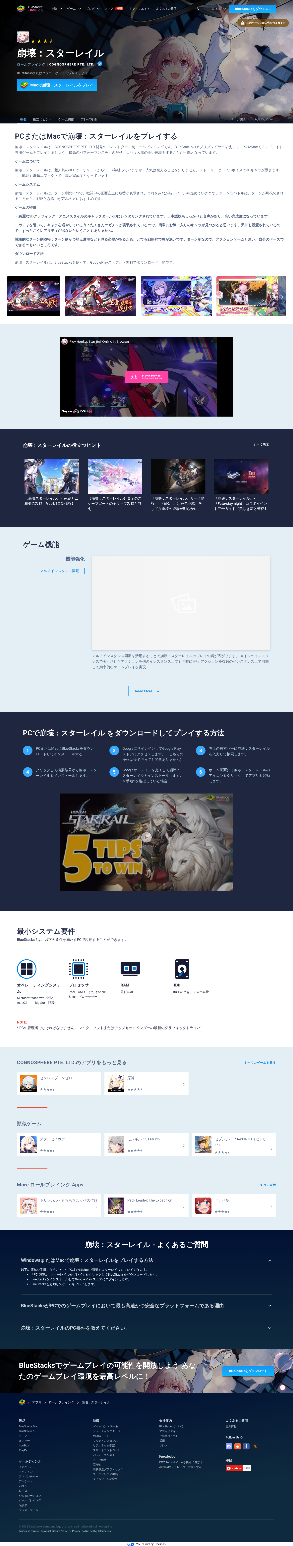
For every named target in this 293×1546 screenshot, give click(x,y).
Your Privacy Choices (151, 1544)
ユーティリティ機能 (105, 1474)
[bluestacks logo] (29, 9)
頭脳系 (23, 1505)
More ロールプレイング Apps (50, 1185)
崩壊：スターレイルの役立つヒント (62, 445)
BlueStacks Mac (28, 1426)
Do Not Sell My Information (96, 1531)
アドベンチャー (28, 1476)
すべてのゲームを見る (260, 1062)
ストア (113, 8)
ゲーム (71, 8)
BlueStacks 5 (26, 1431)
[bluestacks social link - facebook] (246, 1446)
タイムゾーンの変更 (105, 1478)
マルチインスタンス (105, 1440)
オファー (24, 1440)
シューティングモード (106, 1431)
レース (23, 1490)
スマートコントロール (106, 1450)
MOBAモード (101, 1435)
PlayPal (23, 1450)
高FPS (96, 1464)
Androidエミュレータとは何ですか (180, 1467)
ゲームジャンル (30, 1461)
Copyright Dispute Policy (53, 1531)
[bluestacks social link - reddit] (237, 1446)
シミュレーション (30, 1495)
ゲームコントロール (105, 1426)
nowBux (24, 1445)
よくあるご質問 (166, 8)
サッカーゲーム (28, 1510)
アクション (26, 1471)
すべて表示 (261, 444)
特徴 (54, 8)
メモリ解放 (100, 1459)
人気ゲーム (26, 1467)
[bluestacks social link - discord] (229, 1446)
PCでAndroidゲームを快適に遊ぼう (181, 1462)
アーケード (26, 1481)
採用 (162, 1440)
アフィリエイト (139, 8)
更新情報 (231, 1426)
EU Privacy (74, 1531)
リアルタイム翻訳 (104, 1445)
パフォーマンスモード (106, 1455)
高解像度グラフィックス (108, 1469)
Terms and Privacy (29, 1531)
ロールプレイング (31, 64)
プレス (163, 1445)
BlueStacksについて (171, 1426)
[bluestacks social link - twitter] (255, 1446)
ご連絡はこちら (169, 1435)
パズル (23, 1486)
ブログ (90, 8)
